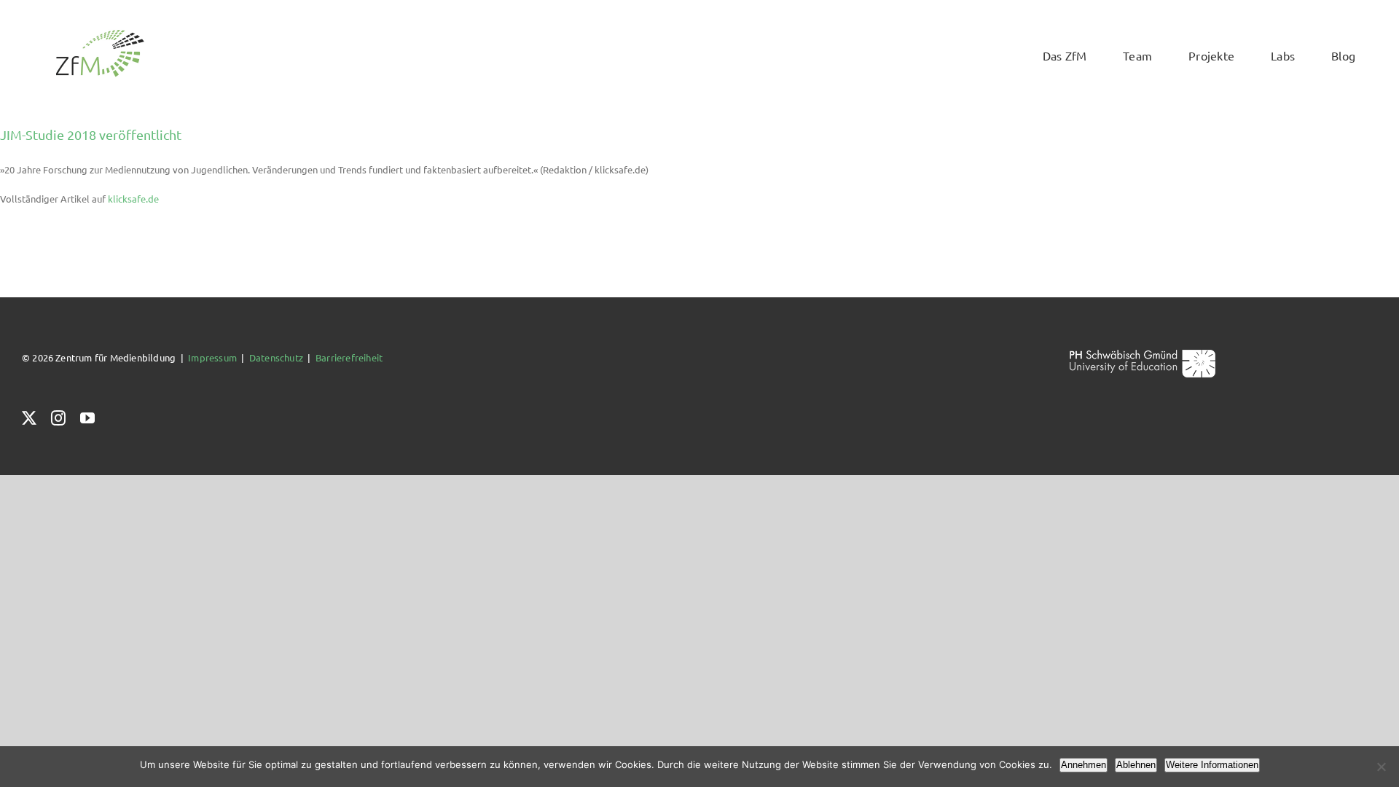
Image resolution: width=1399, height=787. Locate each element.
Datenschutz (276, 357)
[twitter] (29, 418)
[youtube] (87, 418)
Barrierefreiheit (349, 357)
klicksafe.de (133, 198)
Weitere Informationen (1212, 764)
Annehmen (1083, 764)
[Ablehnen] (1380, 766)
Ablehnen (1136, 764)
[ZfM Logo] (100, 34)
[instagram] (58, 418)
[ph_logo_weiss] (1142, 354)
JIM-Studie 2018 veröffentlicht (90, 134)
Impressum (212, 357)
